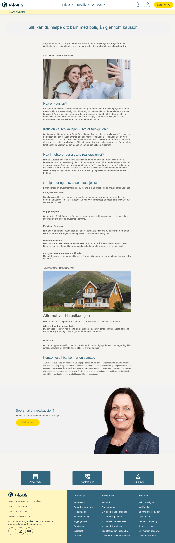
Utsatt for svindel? (147, 536)
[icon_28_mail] (29, 531)
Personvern (79, 502)
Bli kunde (139, 478)
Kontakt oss (87, 478)
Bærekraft (78, 531)
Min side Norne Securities (114, 521)
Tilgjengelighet (81, 521)
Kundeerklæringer (146, 526)
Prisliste (77, 536)
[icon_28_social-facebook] (12, 531)
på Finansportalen (32, 524)
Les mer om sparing (147, 521)
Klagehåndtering (82, 516)
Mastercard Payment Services (116, 536)
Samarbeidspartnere (83, 507)
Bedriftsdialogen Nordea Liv (115, 531)
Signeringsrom (108, 507)
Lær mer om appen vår (149, 531)
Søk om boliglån (146, 502)
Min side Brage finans (112, 516)
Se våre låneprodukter (149, 512)
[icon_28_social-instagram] (20, 531)
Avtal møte (35, 478)
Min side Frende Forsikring (114, 512)
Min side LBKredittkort (112, 526)
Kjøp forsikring (145, 516)
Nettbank (106, 502)
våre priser (34, 521)
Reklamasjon (80, 512)
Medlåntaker (144, 507)
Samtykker (79, 526)
